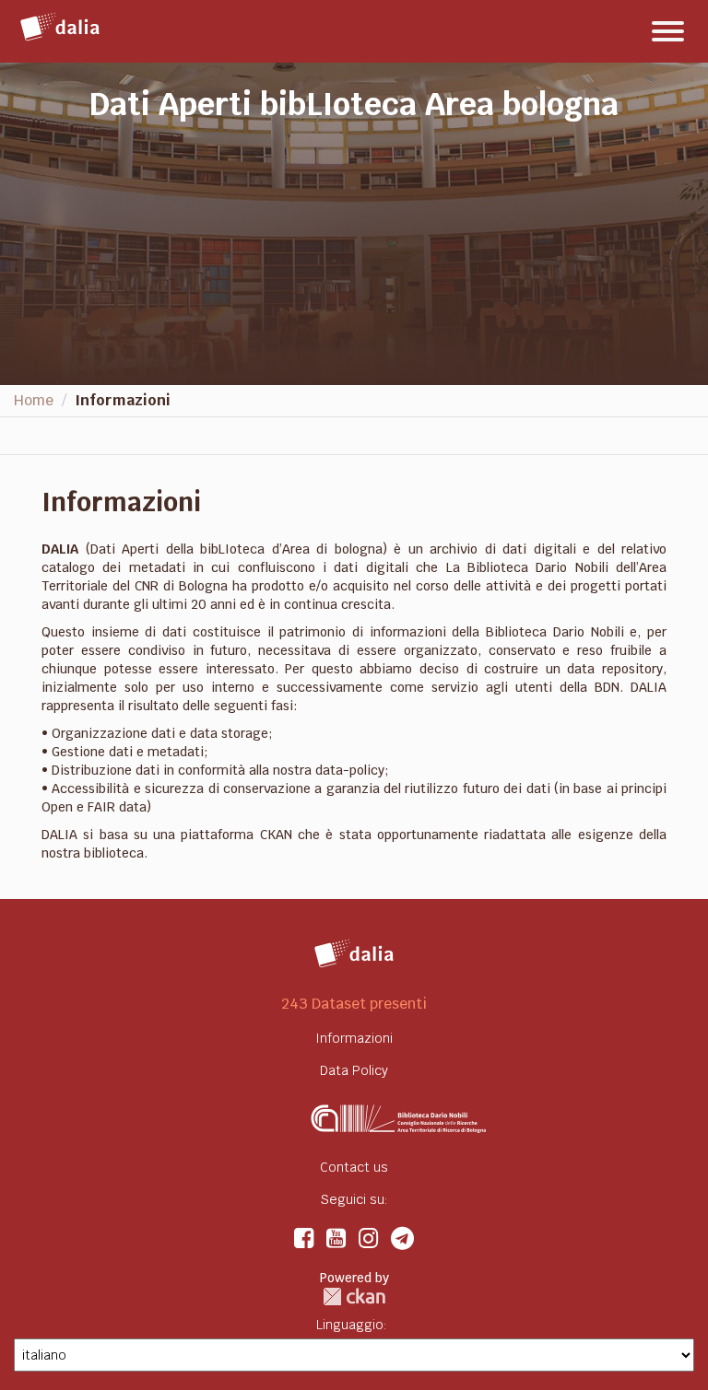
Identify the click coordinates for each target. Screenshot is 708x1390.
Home (33, 400)
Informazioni (123, 400)
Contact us (354, 1167)
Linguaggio (350, 1324)
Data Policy (354, 1070)
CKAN (354, 1296)
